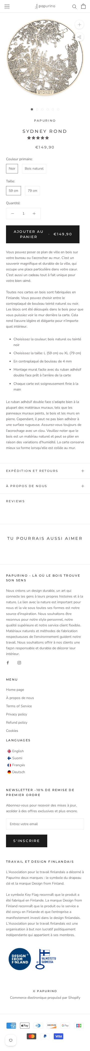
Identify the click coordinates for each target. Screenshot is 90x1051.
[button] (38, 138)
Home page (15, 689)
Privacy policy (16, 714)
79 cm (32, 190)
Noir (12, 168)
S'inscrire (26, 841)
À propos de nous (26, 486)
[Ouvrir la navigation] (7, 6)
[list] (16, 762)
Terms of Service (19, 706)
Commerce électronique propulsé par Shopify (45, 997)
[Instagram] (19, 662)
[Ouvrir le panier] (83, 6)
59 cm (13, 190)
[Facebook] (8, 662)
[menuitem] (15, 751)
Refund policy (16, 722)
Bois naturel (34, 168)
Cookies (12, 730)
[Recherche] (74, 6)
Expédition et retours (32, 471)
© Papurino (45, 991)
